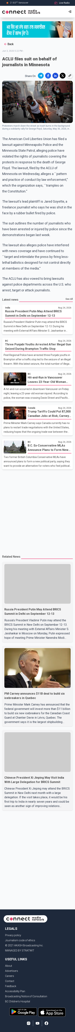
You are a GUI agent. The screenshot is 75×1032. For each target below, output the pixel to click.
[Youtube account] (37, 1023)
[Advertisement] (37, 510)
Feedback (10, 986)
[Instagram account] (28, 1023)
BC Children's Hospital (17, 1001)
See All (69, 299)
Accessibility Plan (15, 991)
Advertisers (11, 970)
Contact (9, 981)
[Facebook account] (46, 1023)
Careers (9, 976)
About (8, 965)
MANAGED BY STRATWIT (19, 950)
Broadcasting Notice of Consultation (26, 996)
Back (10, 44)
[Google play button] (23, 1012)
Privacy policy (13, 935)
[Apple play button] (52, 1012)
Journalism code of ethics (20, 940)
